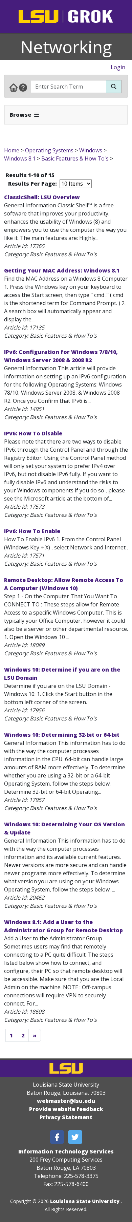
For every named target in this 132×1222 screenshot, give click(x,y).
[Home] (13, 87)
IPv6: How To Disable (33, 433)
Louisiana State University (84, 1201)
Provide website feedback (66, 1109)
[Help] (23, 87)
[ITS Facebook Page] (57, 1137)
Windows (90, 150)
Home (11, 150)
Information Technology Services (66, 1151)
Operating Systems (49, 150)
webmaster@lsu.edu (66, 1101)
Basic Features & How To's (75, 158)
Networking (66, 46)
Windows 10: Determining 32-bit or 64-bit (61, 734)
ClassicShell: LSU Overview (42, 197)
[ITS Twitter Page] (75, 1137)
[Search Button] (114, 86)
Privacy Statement (66, 1117)
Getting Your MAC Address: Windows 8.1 (61, 270)
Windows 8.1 (20, 158)
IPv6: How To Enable (32, 531)
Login (118, 67)
